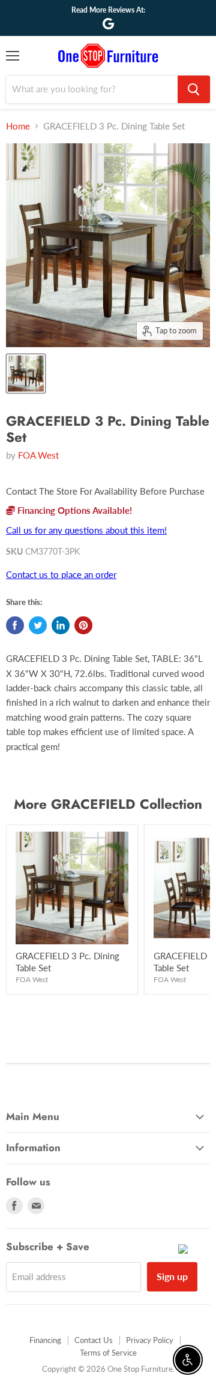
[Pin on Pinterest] (83, 625)
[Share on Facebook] (15, 625)
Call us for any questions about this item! (86, 530)
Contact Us (93, 1340)
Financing (45, 1340)
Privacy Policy (149, 1340)
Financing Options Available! (73, 510)
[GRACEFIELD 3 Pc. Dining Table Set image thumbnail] (26, 373)
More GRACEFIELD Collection (108, 804)
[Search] (194, 89)
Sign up (172, 1276)
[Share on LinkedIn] (61, 625)
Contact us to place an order (61, 574)
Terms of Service (108, 1352)
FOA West (38, 455)
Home (18, 126)
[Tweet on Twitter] (38, 625)
